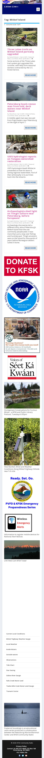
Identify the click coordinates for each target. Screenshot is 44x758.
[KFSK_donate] (22, 275)
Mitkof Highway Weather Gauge (18, 639)
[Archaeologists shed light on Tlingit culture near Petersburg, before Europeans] (21, 199)
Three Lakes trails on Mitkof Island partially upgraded (20, 51)
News (20, 59)
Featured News (30, 114)
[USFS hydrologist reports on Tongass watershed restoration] (21, 144)
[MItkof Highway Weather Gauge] (22, 465)
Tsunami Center (12, 691)
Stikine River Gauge (13, 675)
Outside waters (12, 655)
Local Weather (11, 644)
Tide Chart (10, 665)
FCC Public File (22, 752)
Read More (30, 75)
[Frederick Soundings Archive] (22, 726)
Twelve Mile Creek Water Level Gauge (20, 686)
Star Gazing (10, 670)
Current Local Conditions (15, 634)
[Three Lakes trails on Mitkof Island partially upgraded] (21, 37)
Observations (11, 660)
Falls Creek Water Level (14, 681)
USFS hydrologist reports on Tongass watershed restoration (21, 159)
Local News (14, 59)
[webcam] (22, 559)
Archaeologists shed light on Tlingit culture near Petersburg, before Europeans (22, 214)
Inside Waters (11, 649)
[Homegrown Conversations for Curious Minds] (22, 408)
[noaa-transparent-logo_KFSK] (22, 314)
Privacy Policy (21, 746)
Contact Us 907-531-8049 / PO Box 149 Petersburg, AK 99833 (21, 749)
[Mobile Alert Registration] (18, 532)
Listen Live (10, 6)
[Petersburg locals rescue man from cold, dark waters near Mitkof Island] (21, 91)
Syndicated (26, 59)
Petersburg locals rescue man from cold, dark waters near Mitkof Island (21, 107)
